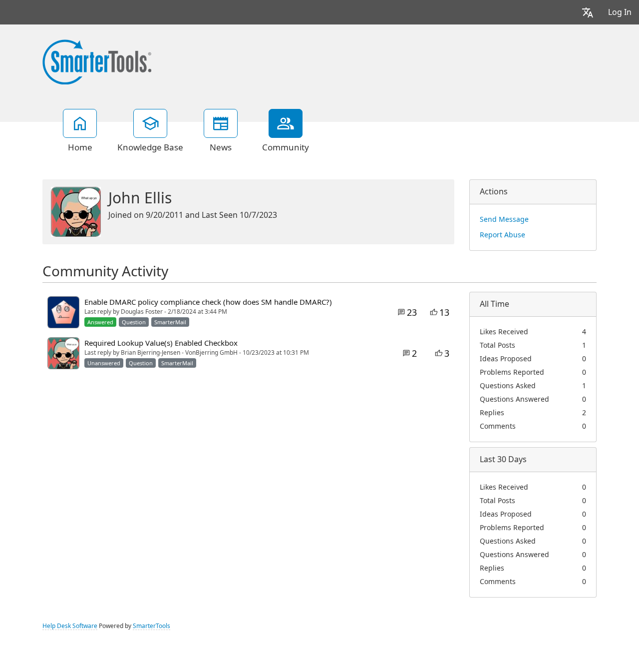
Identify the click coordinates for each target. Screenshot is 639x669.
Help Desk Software (69, 626)
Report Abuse (502, 235)
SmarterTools (151, 626)
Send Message (504, 219)
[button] (588, 12)
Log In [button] (620, 12)
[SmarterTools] (96, 60)
